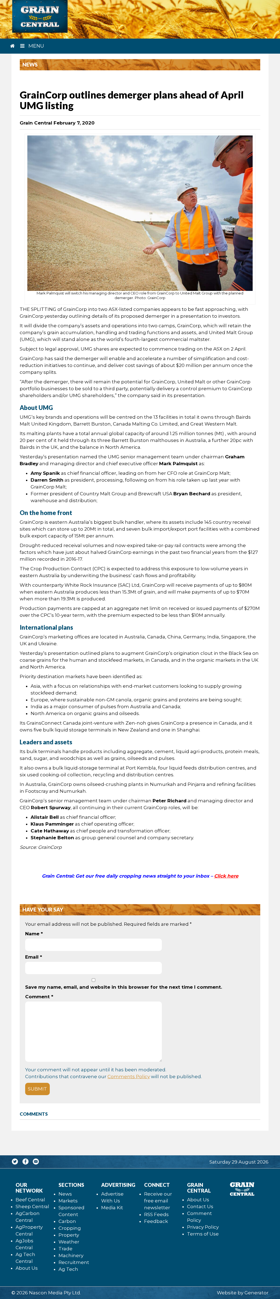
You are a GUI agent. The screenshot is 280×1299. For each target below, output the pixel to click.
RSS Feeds (156, 1214)
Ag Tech (68, 1269)
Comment (39, 996)
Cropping (70, 1228)
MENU (35, 46)
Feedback (156, 1221)
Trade (65, 1248)
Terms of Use (203, 1234)
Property (69, 1235)
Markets (68, 1200)
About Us (27, 1268)
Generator (256, 1292)
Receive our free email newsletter (158, 1200)
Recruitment (74, 1262)
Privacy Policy (203, 1227)
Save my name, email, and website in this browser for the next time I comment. (123, 987)
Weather (69, 1242)
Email (33, 957)
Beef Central (30, 1199)
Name (34, 933)
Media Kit (112, 1207)
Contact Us (200, 1206)
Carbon (67, 1221)
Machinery (71, 1255)
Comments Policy (128, 1076)
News (65, 1194)
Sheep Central (32, 1206)
